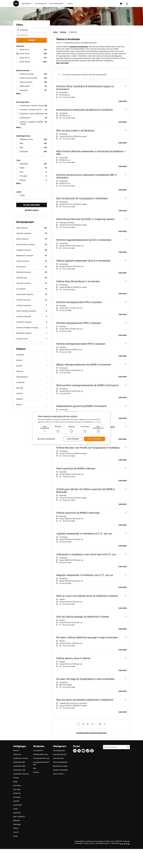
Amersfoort (17, 754)
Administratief (25, 118)
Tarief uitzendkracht (60, 762)
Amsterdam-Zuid (19, 770)
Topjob (22, 195)
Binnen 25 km (25, 54)
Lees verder (97, 422)
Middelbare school (26, 139)
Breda (15, 782)
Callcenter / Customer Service (30, 109)
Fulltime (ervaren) (26, 82)
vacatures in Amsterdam (78, 47)
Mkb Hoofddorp (19, 817)
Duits (21, 172)
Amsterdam (73, 32)
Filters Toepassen (31, 205)
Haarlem (19, 366)
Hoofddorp (20, 355)
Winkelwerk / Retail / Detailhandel (32, 114)
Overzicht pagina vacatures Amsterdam (91, 733)
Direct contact (58, 774)
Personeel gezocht (60, 754)
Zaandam (19, 399)
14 (100, 724)
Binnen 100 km (25, 62)
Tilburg (15, 828)
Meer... (19, 93)
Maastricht (17, 813)
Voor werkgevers (40, 3)
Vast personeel (58, 758)
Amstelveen (20, 382)
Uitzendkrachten (59, 750)
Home (55, 32)
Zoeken (31, 40)
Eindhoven (17, 793)
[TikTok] (88, 750)
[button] (46, 439)
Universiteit (24, 151)
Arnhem (16, 778)
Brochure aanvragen (60, 766)
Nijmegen (16, 820)
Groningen (17, 797)
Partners (36, 772)
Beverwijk (19, 388)
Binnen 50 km (25, 58)
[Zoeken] (127, 3)
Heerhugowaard (22, 377)
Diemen (19, 404)
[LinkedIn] (75, 750)
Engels (22, 168)
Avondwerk (24, 90)
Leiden (15, 809)
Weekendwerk (25, 86)
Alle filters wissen (31, 210)
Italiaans (23, 180)
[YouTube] (84, 750)
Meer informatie (62, 63)
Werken (63, 32)
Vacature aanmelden (60, 770)
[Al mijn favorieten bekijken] (121, 3)
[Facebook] (92, 750)
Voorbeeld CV (38, 750)
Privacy (86, 843)
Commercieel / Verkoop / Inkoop (31, 106)
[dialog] (71, 428)
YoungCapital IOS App (41, 758)
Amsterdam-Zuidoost (20, 774)
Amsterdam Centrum (20, 758)
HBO (21, 147)
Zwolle (15, 836)
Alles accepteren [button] (94, 439)
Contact (70, 3)
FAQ (34, 768)
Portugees (23, 176)
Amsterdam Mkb (19, 762)
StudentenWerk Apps (40, 754)
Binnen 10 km (24, 50)
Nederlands (24, 164)
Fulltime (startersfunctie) (28, 78)
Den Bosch (17, 785)
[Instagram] (79, 750)
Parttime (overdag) (26, 74)
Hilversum (19, 371)
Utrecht (16, 832)
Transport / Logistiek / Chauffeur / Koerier (31, 123)
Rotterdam (17, 824)
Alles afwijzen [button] (73, 439)
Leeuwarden (17, 805)
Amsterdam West (19, 766)
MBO (21, 143)
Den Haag (16, 789)
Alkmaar (19, 360)
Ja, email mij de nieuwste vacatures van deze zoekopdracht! (84, 75)
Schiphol (19, 393)
